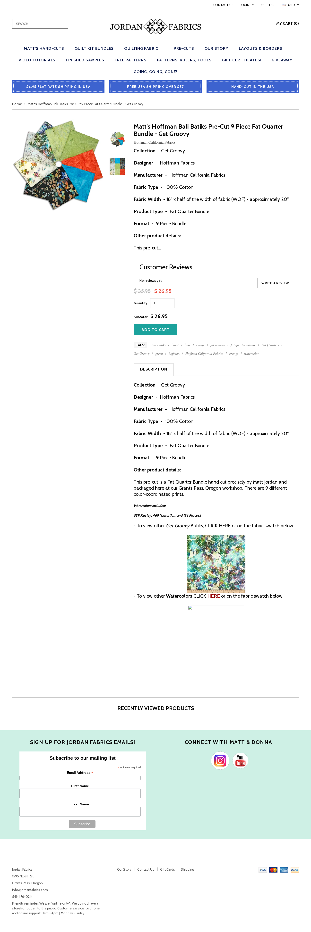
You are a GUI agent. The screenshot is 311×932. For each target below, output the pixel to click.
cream (200, 345)
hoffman (174, 353)
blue (187, 345)
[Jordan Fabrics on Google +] (239, 760)
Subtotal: (141, 317)
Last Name (80, 804)
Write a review (275, 283)
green (159, 353)
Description (153, 369)
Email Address (80, 772)
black (175, 345)
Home (17, 104)
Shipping (187, 869)
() (287, 23)
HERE (225, 525)
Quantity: (141, 303)
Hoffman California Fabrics (204, 353)
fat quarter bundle (243, 345)
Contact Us (223, 5)
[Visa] (263, 869)
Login (244, 5)
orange (233, 353)
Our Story (124, 869)
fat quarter (217, 345)
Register (267, 5)
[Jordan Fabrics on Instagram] (219, 760)
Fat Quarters (270, 345)
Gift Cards (167, 869)
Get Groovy (141, 353)
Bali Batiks (158, 345)
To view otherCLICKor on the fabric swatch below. (209, 596)
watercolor (251, 353)
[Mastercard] (273, 869)
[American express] (284, 869)
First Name (80, 786)
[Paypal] (295, 869)
